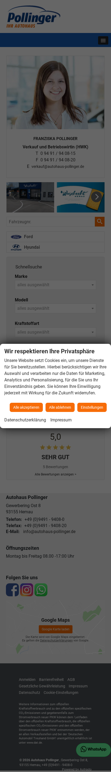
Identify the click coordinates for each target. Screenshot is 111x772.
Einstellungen (92, 407)
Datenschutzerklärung (25, 419)
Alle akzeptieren (26, 407)
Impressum (61, 419)
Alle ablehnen (60, 407)
